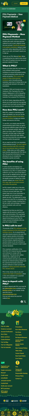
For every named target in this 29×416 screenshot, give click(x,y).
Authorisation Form (10, 288)
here (19, 56)
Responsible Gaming (21, 373)
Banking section (7, 290)
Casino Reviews (5, 339)
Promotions (18, 327)
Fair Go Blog (4, 342)
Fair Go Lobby (5, 326)
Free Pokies (18, 358)
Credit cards (4, 375)
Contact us (18, 378)
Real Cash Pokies (20, 356)
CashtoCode (4, 383)
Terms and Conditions (18, 370)
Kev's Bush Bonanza (21, 329)
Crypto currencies (6, 370)
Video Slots (18, 350)
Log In (15, 3)
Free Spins (18, 335)
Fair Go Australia (6, 347)
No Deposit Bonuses (21, 337)
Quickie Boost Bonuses (19, 340)
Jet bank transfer (6, 380)
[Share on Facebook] (22, 301)
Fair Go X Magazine (6, 345)
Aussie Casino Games (19, 344)
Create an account (6, 329)
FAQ (16, 367)
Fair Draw (18, 332)
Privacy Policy (19, 376)
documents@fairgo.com (10, 294)
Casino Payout (19, 353)
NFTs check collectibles (4, 391)
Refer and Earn (5, 337)
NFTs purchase (5, 388)
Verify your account (6, 386)
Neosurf (3, 373)
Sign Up (24, 3)
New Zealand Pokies (21, 348)
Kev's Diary (4, 334)
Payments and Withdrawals (5, 366)
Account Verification (7, 331)
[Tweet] (25, 301)
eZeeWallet (4, 378)
